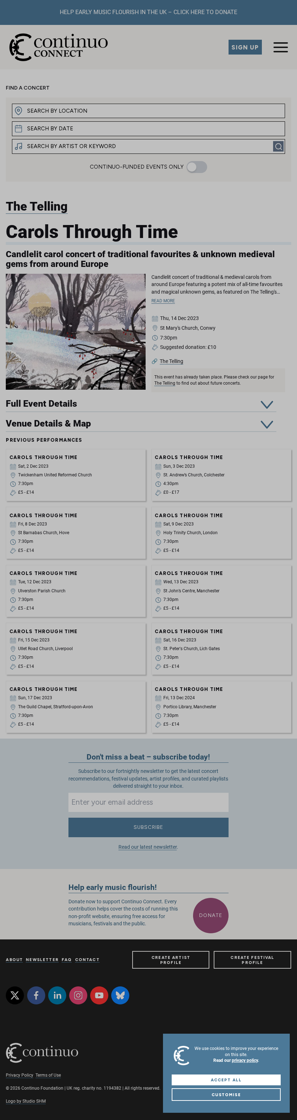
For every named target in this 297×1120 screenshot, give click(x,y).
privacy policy (245, 1060)
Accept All (226, 1079)
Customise (226, 1094)
